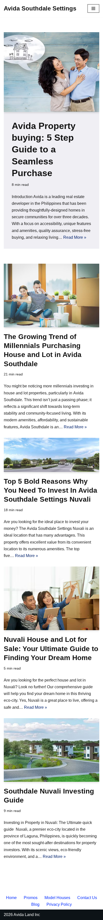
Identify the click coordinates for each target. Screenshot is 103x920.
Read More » (74, 237)
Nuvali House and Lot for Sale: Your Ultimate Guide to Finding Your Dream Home (51, 649)
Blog (35, 904)
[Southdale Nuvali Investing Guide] (51, 750)
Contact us (87, 898)
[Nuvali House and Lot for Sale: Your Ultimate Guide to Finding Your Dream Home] (51, 598)
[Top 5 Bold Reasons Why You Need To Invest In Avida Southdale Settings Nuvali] (51, 455)
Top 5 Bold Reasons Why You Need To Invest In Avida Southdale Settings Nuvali (50, 490)
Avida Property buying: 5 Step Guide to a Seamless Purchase (44, 149)
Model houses (57, 898)
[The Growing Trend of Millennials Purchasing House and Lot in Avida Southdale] (51, 295)
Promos (31, 898)
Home (11, 898)
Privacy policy (59, 904)
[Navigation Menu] (93, 8)
